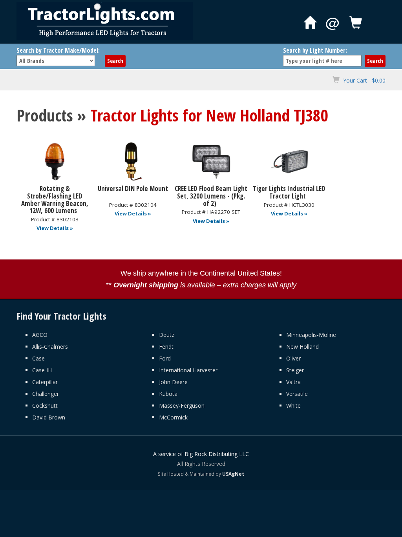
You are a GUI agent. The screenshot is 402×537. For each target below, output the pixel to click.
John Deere (173, 382)
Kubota (168, 393)
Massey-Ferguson (182, 405)
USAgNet (233, 474)
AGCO (40, 334)
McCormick (173, 417)
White (293, 405)
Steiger (295, 370)
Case (38, 358)
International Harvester (188, 370)
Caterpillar (45, 382)
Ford (165, 358)
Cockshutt (45, 405)
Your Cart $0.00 (364, 80)
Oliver (293, 358)
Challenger (45, 393)
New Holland (302, 346)
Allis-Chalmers (50, 346)
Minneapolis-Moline (311, 334)
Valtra (293, 382)
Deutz (166, 334)
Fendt (166, 346)
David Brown (48, 417)
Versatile (297, 393)
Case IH (42, 370)
